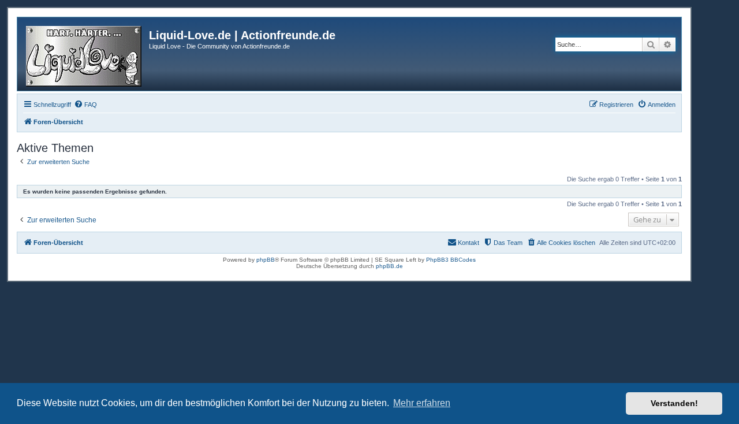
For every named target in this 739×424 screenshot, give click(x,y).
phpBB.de (389, 266)
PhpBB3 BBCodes (451, 259)
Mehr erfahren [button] (421, 403)
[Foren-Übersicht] (84, 54)
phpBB (265, 259)
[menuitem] (85, 104)
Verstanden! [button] (674, 403)
